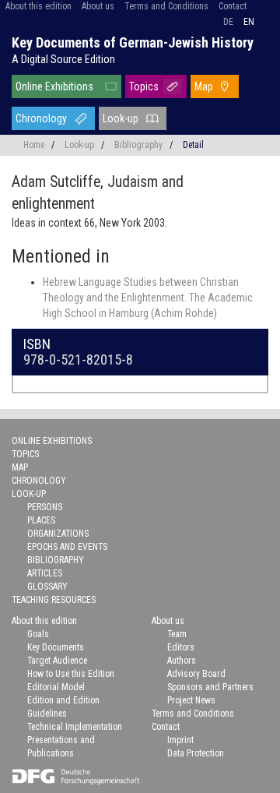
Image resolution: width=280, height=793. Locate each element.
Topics (144, 86)
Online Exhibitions (54, 86)
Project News (191, 700)
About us (98, 6)
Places (41, 520)
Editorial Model (56, 687)
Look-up (120, 118)
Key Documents (55, 647)
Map (203, 86)
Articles (44, 573)
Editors (180, 647)
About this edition (38, 6)
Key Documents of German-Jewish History (133, 42)
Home (33, 144)
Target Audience (57, 660)
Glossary (47, 586)
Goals (38, 634)
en (248, 21)
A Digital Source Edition (63, 59)
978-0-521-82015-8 (78, 359)
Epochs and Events (67, 546)
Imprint (180, 740)
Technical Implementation (74, 726)
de (228, 21)
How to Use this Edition (70, 673)
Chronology (41, 118)
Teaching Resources (54, 599)
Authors (181, 660)
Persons (44, 507)
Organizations (58, 533)
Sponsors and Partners (210, 687)
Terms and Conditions (166, 6)
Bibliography (138, 144)
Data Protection (195, 753)
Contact (233, 6)
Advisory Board (196, 673)
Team (177, 634)
